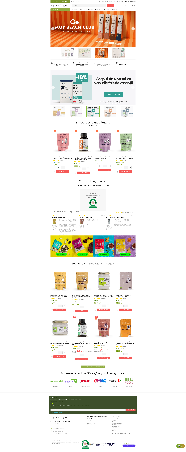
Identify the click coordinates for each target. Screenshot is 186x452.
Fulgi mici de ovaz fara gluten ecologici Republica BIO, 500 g (58, 296)
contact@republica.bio (58, 428)
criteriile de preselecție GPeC (67, 442)
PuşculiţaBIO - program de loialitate (121, 433)
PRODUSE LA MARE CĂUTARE (93, 123)
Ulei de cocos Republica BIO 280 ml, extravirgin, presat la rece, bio (59, 342)
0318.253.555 (133, 1)
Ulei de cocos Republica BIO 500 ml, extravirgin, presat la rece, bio (103, 296)
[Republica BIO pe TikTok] (76, 1)
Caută (110, 5)
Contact (124, 1)
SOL (113, 432)
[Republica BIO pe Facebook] (71, 1)
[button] (54, 172)
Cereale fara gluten (92, 424)
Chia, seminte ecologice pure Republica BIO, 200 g (124, 296)
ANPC (113, 429)
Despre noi (115, 419)
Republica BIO (58, 5)
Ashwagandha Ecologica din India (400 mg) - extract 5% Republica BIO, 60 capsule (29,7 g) (83, 158)
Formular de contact (58, 431)
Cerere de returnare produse (60, 433)
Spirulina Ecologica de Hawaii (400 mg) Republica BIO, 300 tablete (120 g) (109, 227)
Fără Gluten (96, 263)
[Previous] (53, 29)
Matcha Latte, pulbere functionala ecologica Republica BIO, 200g (125, 157)
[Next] (133, 29)
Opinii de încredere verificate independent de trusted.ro (93, 185)
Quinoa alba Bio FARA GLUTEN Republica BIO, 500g (103, 157)
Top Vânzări (79, 263)
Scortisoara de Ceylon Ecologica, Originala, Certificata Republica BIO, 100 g (54, 227)
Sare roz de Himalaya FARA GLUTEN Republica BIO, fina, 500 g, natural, (62, 157)
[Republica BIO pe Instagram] (74, 1)
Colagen (89, 420)
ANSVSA (114, 430)
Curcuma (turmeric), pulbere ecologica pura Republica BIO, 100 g (125, 343)
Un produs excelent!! (85, 217)
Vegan (110, 263)
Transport (114, 421)
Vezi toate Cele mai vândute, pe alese (93, 366)
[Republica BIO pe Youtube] (78, 1)
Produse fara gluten (92, 423)
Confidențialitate (116, 424)
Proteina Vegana (91, 422)
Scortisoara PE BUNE (58, 217)
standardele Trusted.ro (56, 443)
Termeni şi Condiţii (117, 423)
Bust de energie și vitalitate (115, 217)
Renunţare (115, 427)
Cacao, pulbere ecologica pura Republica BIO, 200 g (81, 227)
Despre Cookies (116, 426)
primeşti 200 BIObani (59, 412)
